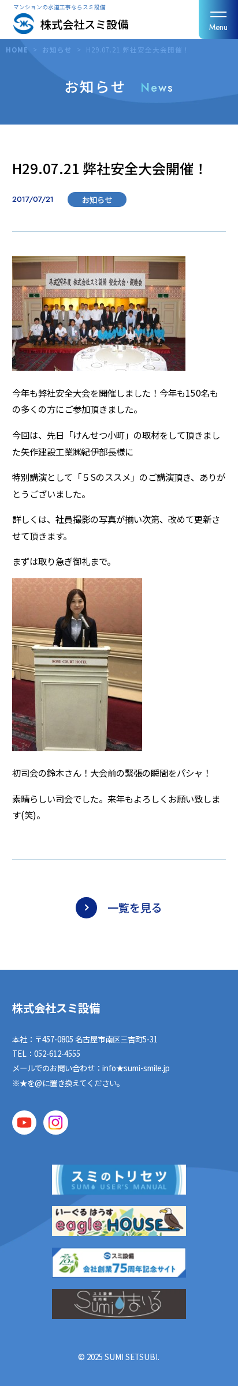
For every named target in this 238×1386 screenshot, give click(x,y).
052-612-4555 (57, 1053)
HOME (17, 49)
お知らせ (57, 49)
